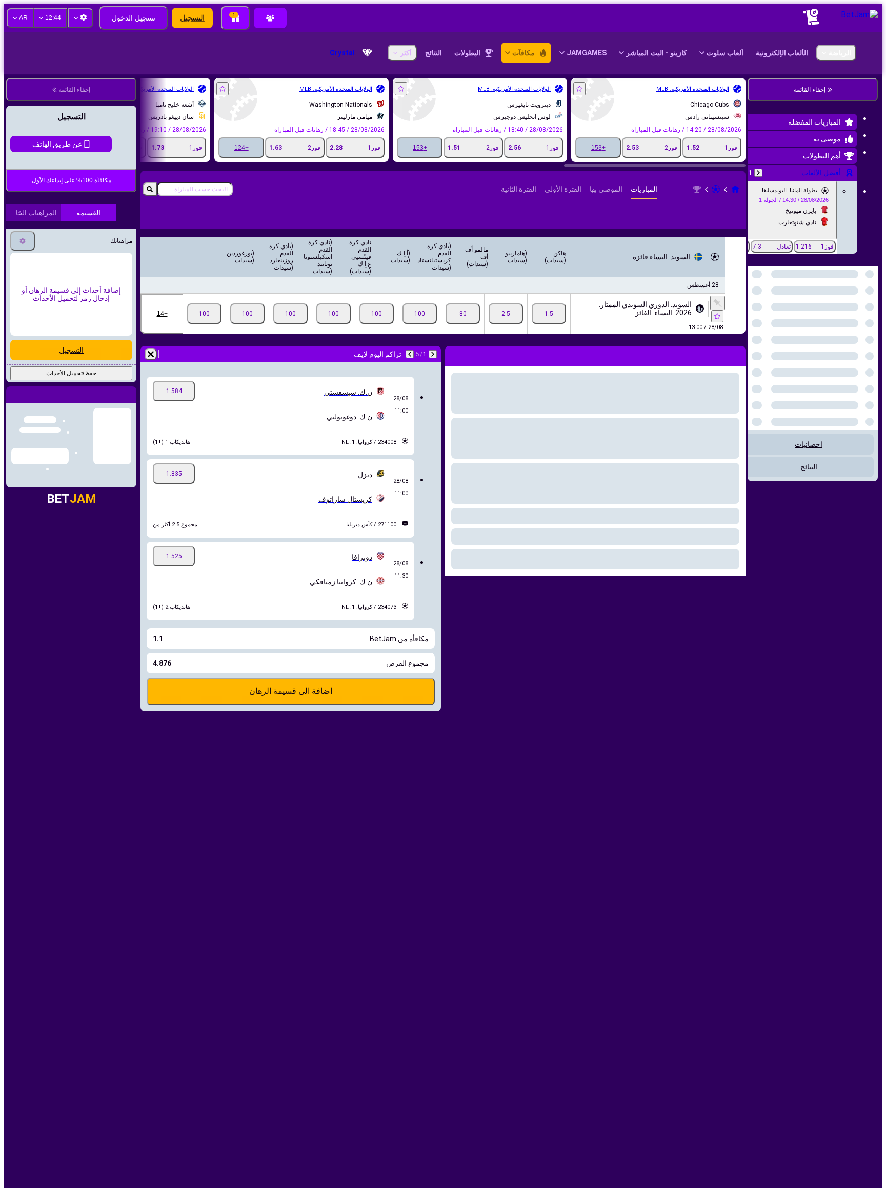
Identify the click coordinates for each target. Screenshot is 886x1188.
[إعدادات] (22, 241)
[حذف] (151, 354)
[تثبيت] (717, 303)
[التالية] (410, 354)
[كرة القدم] (716, 189)
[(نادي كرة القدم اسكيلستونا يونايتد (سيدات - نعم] (290, 313)
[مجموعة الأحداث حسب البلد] (756, 318)
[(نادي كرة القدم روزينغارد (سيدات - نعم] (247, 313)
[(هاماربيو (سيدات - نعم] (506, 313)
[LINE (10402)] (735, 189)
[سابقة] (758, 173)
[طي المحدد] (769, 318)
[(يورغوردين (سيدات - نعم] (204, 313)
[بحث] (150, 189)
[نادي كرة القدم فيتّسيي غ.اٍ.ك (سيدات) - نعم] (333, 313)
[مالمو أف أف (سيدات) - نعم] (463, 313)
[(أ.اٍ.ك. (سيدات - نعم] (376, 313)
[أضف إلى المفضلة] (579, 88)
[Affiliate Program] (270, 18)
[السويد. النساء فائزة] (697, 189)
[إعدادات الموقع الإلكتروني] (80, 18)
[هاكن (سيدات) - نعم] (549, 313)
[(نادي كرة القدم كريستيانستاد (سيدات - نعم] (419, 313)
